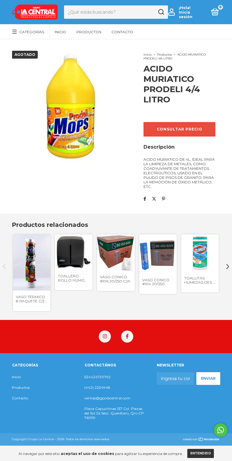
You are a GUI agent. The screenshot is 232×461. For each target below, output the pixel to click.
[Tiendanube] (201, 440)
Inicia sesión (185, 14)
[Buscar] (161, 12)
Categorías (31, 32)
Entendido (200, 453)
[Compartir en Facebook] (144, 198)
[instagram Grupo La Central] (105, 336)
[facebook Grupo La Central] (127, 336)
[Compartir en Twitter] (154, 198)
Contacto (122, 32)
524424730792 (97, 377)
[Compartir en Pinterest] (163, 198)
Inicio (60, 32)
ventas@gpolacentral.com (107, 398)
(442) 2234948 (97, 387)
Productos (88, 32)
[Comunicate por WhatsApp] (220, 430)
